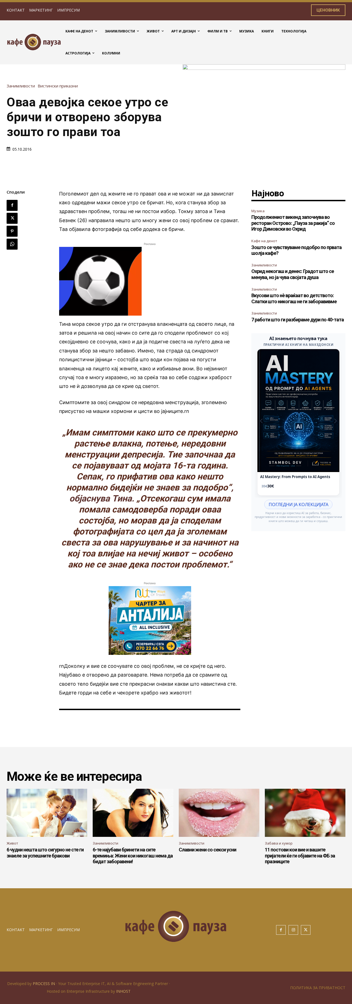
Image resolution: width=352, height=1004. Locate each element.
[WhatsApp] (12, 244)
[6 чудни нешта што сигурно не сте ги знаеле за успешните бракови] (47, 813)
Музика (258, 210)
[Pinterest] (12, 231)
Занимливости (21, 86)
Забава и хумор (279, 843)
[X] (12, 218)
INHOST (123, 991)
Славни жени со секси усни (207, 850)
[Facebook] (12, 205)
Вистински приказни (58, 86)
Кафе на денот (264, 240)
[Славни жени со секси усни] (219, 813)
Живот (12, 843)
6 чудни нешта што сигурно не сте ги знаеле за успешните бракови (45, 853)
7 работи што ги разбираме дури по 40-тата (297, 319)
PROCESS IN (44, 983)
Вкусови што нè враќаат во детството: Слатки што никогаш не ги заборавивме (294, 298)
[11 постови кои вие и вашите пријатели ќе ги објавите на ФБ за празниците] (305, 813)
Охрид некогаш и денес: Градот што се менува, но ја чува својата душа (292, 274)
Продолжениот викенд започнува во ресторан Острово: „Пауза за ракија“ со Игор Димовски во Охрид (293, 223)
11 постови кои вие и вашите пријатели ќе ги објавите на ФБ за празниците (300, 855)
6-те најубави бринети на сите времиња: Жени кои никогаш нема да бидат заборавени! (133, 855)
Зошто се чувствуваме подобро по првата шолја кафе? (296, 250)
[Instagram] (293, 930)
